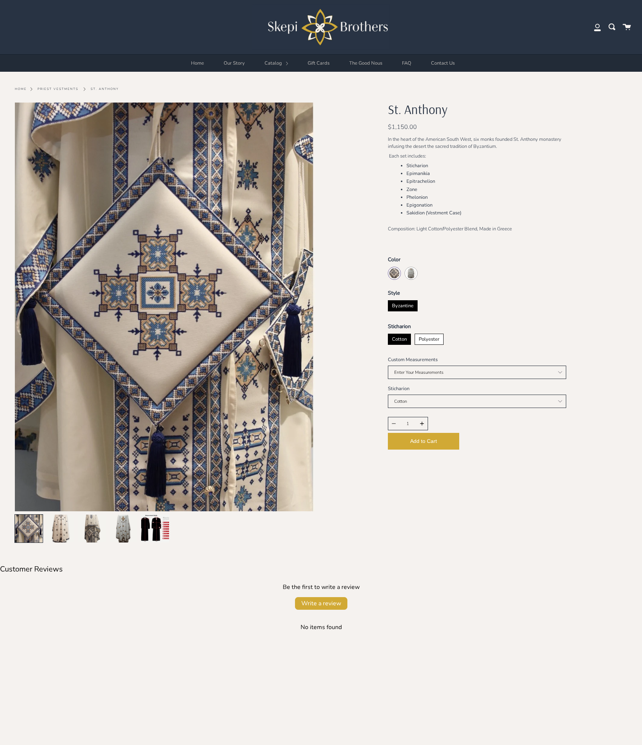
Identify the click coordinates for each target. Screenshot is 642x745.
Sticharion (399, 326)
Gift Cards (319, 63)
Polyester (429, 338)
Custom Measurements (413, 359)
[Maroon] (411, 273)
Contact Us (443, 63)
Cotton (399, 338)
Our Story (234, 63)
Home (197, 63)
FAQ (406, 63)
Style (394, 293)
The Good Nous (365, 63)
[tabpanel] (165, 307)
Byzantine (403, 304)
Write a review (321, 603)
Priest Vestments (58, 89)
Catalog (274, 63)
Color (394, 259)
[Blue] (394, 273)
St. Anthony (105, 89)
